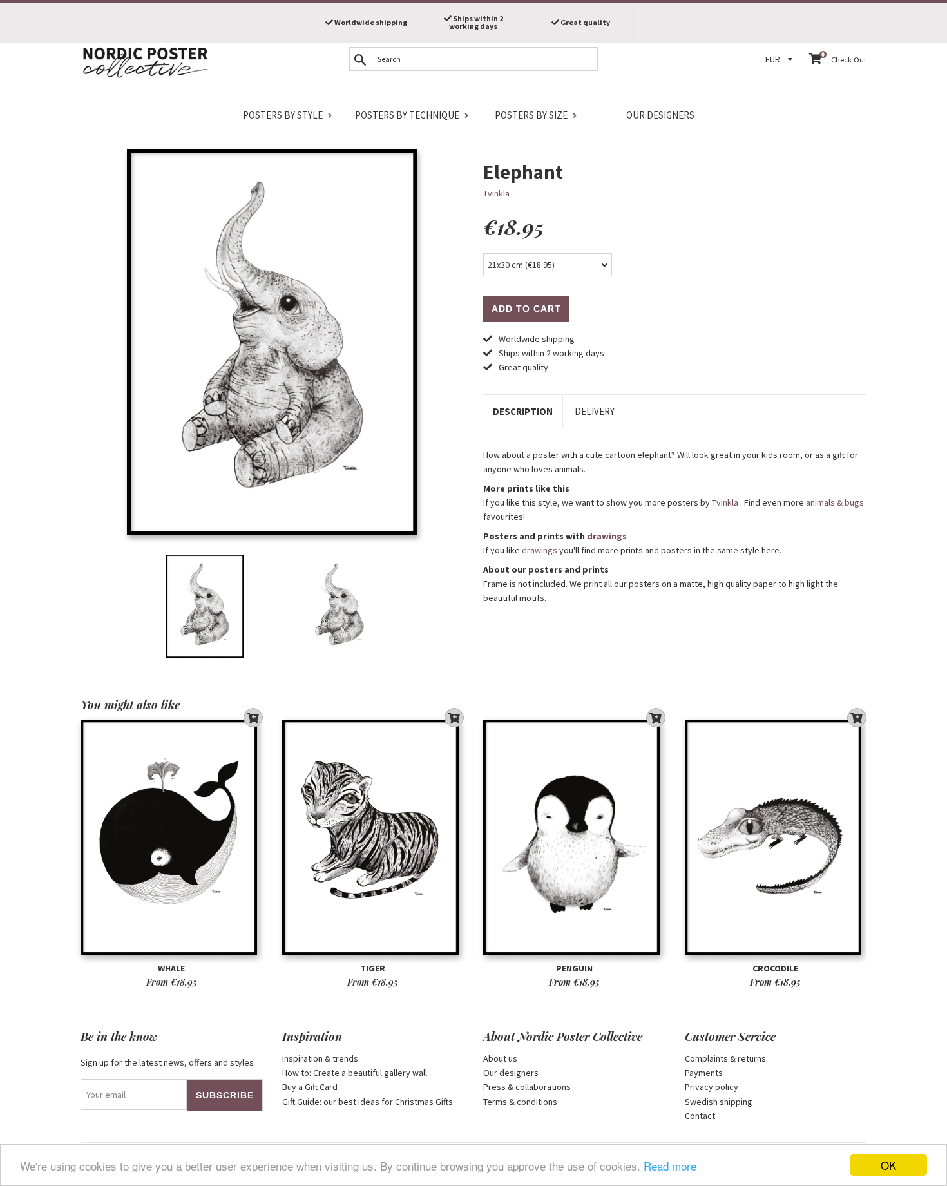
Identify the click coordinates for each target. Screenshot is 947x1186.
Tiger (372, 968)
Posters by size (531, 115)
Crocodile (775, 968)
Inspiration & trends (320, 1058)
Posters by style (283, 115)
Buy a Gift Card (310, 1087)
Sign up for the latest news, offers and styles (167, 1062)
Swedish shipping (718, 1101)
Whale (171, 968)
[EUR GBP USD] (780, 59)
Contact (700, 1116)
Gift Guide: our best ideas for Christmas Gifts (367, 1101)
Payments (704, 1072)
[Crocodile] (776, 837)
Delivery (595, 411)
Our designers (660, 115)
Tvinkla (496, 193)
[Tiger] (373, 837)
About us (500, 1058)
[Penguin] (574, 837)
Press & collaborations (527, 1087)
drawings (607, 536)
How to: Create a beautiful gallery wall (354, 1072)
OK (888, 1165)
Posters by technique (407, 115)
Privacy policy (711, 1087)
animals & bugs (835, 502)
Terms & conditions (520, 1101)
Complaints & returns (725, 1058)
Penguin (574, 968)
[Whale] (172, 837)
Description (523, 411)
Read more (670, 1166)
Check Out (848, 59)
